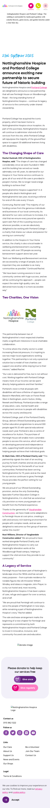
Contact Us (30, 755)
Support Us (8, 755)
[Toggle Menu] (46, 6)
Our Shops (8, 764)
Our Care (7, 747)
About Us (7, 751)
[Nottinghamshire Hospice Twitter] (13, 732)
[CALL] (38, 5)
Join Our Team (32, 751)
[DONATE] (31, 5)
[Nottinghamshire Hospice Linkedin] (26, 732)
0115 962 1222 (9, 723)
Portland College (39, 87)
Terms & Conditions (12, 776)
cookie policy (19, 792)
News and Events (11, 759)
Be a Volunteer (32, 747)
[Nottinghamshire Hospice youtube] (33, 732)
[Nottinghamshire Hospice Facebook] (6, 732)
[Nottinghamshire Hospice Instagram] (19, 732)
